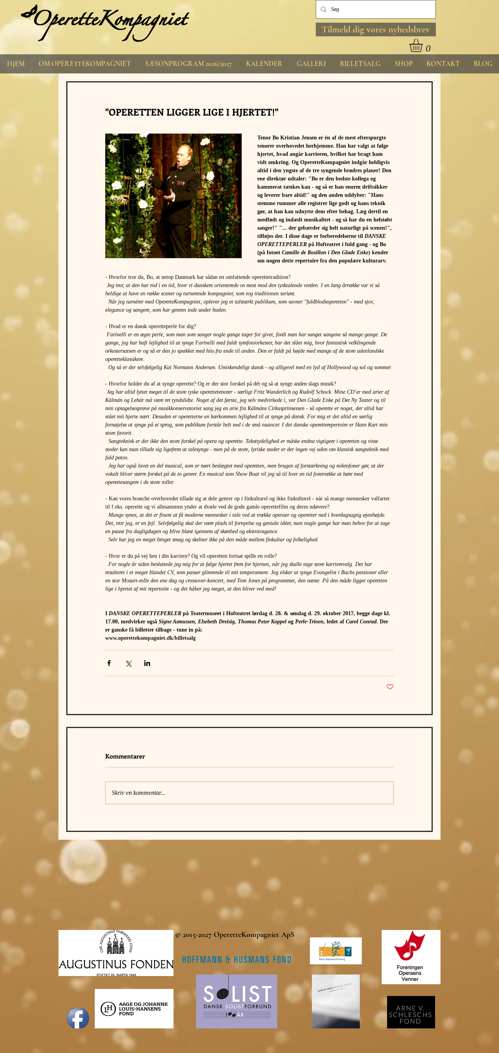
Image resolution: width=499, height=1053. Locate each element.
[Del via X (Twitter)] (128, 663)
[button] (376, 29)
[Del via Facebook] (109, 663)
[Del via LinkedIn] (147, 663)
